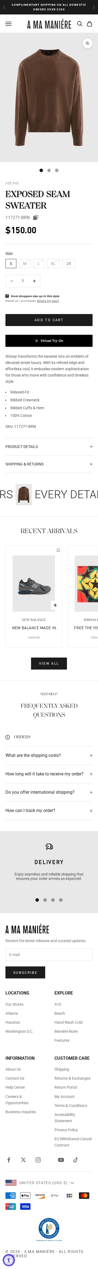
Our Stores (14, 1004)
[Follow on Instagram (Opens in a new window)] (38, 1160)
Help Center (15, 1087)
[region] (49, 865)
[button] (49, 341)
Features (61, 1040)
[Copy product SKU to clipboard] (35, 217)
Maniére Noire (66, 1031)
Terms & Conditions (70, 1105)
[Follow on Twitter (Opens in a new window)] (23, 1160)
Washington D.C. (19, 1031)
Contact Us (14, 1078)
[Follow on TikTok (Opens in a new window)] (75, 1160)
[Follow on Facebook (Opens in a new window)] (8, 1160)
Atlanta (11, 1013)
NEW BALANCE (34, 620)
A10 (57, 1004)
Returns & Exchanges (72, 1078)
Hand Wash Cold (68, 1022)
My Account (64, 1096)
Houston (12, 1022)
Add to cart (49, 320)
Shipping (61, 1069)
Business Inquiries (20, 1112)
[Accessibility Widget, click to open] (9, 1260)
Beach (59, 1013)
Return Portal (65, 1087)
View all (49, 663)
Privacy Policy (66, 1130)
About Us (13, 1069)
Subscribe (25, 973)
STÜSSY (12, 184)
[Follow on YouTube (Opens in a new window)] (61, 1160)
